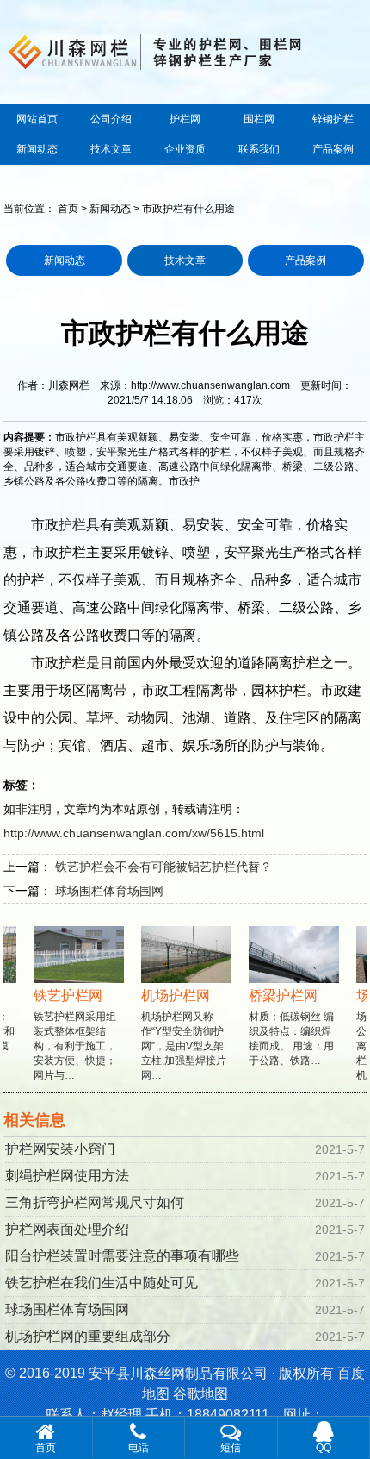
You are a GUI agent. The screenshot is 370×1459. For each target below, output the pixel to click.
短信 (230, 1448)
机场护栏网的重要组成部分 (87, 1336)
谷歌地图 (200, 1394)
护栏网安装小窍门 (60, 1149)
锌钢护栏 (333, 119)
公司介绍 (111, 119)
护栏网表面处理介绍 (67, 1229)
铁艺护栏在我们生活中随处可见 (101, 1282)
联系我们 (259, 149)
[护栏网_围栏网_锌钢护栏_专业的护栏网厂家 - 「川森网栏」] (184, 50)
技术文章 (111, 149)
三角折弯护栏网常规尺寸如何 (94, 1202)
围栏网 (259, 119)
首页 (68, 209)
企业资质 (185, 149)
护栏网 (185, 119)
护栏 (72, 524)
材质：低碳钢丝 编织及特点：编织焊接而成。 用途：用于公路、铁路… (285, 1027)
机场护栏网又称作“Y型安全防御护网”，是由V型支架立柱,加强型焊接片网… (177, 1034)
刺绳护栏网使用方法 (67, 1175)
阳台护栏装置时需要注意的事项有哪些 (122, 1256)
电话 (138, 1448)
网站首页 (37, 119)
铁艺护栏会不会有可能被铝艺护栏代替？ (163, 867)
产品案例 (333, 149)
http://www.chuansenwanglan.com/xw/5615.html (133, 833)
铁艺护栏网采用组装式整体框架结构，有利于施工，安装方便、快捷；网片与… (69, 1034)
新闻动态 (37, 149)
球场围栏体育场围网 (109, 891)
